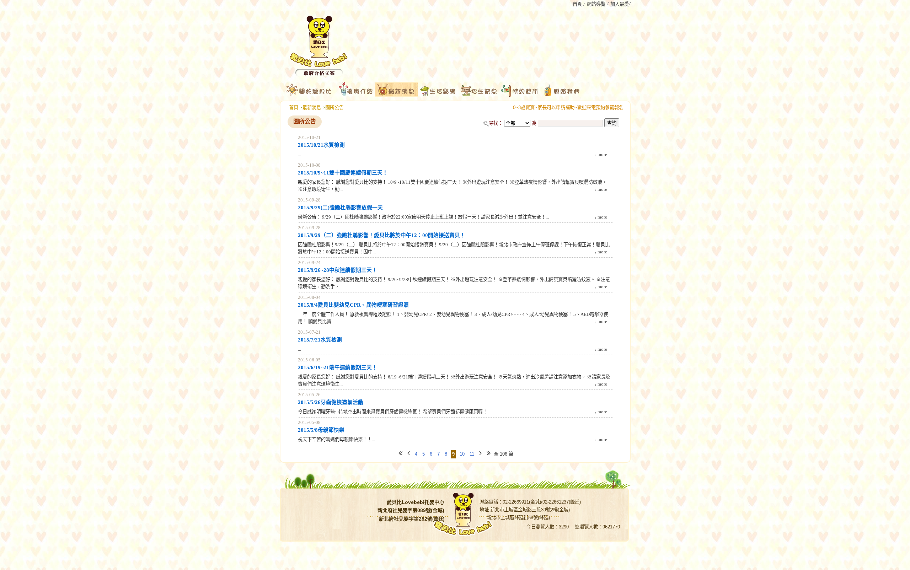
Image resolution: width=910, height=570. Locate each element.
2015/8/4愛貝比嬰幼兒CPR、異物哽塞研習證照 (353, 305)
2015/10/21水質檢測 (321, 145)
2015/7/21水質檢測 (320, 340)
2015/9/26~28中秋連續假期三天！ (337, 270)
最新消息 (312, 107)
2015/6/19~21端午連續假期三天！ (337, 367)
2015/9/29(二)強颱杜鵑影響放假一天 (340, 207)
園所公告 (334, 107)
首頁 (293, 107)
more (602, 154)
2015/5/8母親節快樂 (321, 430)
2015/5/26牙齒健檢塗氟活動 (330, 402)
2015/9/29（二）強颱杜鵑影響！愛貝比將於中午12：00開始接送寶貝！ (381, 235)
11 (472, 454)
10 (462, 454)
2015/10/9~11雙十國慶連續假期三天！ (343, 173)
